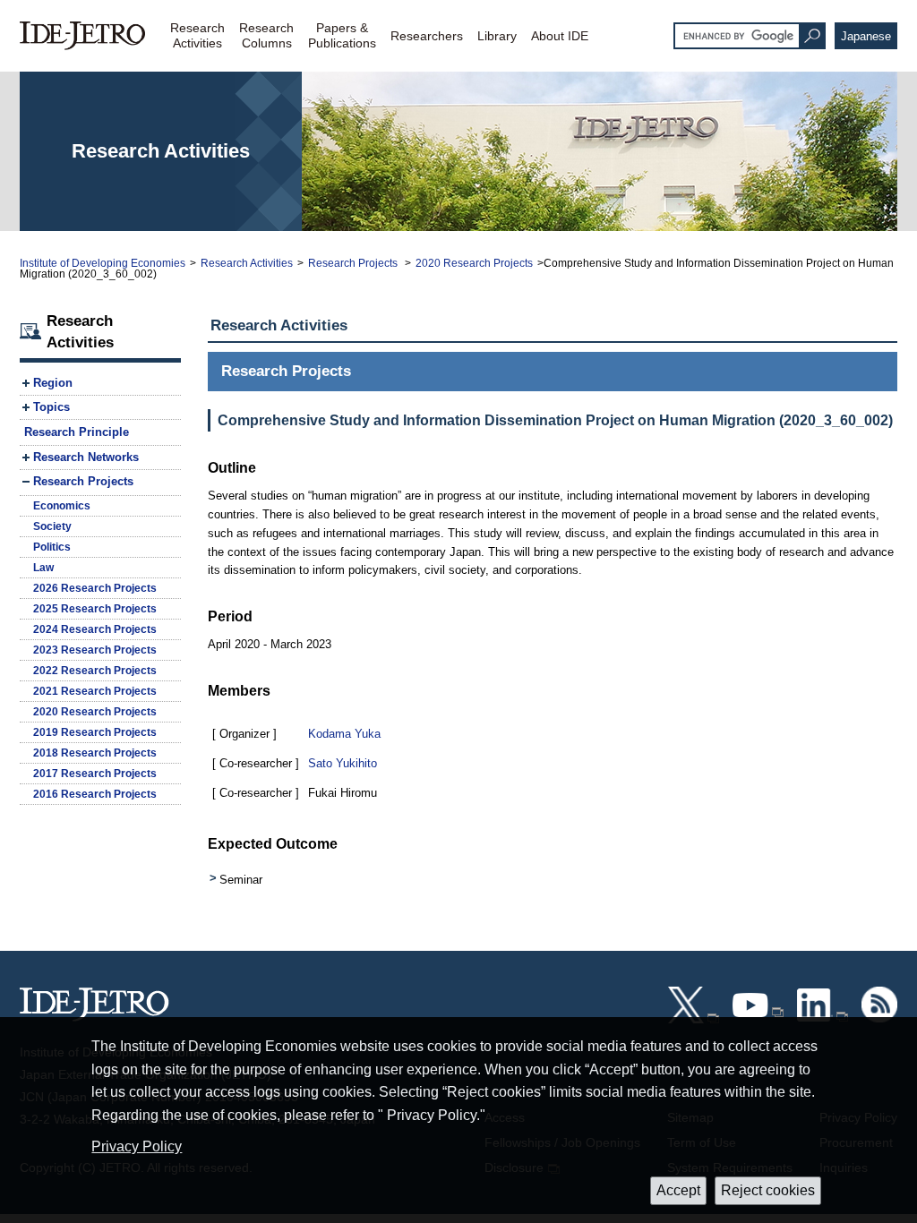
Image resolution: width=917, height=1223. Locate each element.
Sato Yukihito (342, 763)
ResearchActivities (197, 35)
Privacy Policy (136, 1146)
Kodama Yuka (344, 733)
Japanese (866, 36)
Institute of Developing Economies (102, 263)
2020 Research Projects (474, 263)
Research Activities (247, 263)
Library (497, 36)
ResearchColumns (266, 35)
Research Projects (354, 263)
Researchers (426, 36)
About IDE (559, 36)
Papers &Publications (342, 35)
